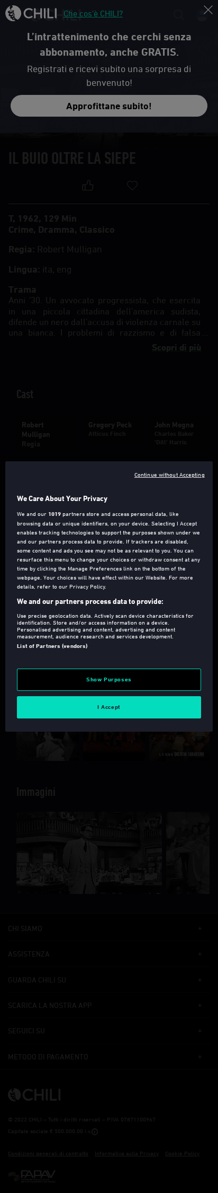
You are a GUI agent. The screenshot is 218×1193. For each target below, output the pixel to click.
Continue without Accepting (169, 474)
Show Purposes (108, 679)
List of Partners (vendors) (52, 646)
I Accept (109, 706)
